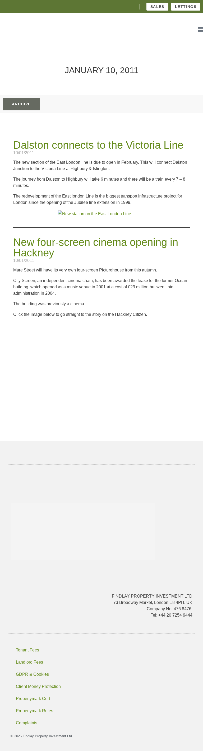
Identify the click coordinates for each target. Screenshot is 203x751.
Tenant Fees (27, 650)
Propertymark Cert (33, 698)
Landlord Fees (29, 662)
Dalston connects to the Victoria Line (98, 145)
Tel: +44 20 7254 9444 (171, 615)
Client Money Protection (38, 686)
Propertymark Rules (34, 710)
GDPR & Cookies (32, 674)
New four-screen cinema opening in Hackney (95, 247)
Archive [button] (21, 104)
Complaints (26, 723)
